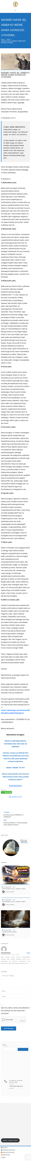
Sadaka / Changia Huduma (10, 1140)
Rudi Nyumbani (15, 786)
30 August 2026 (7, 930)
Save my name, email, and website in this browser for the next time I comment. (15, 1011)
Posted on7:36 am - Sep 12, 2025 (10, 954)
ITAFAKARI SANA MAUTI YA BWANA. (9, 931)
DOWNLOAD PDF (16, 797)
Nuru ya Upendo (10, 891)
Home (3, 39)
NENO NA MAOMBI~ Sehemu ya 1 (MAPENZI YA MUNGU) (13, 888)
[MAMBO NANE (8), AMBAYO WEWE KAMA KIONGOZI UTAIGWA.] (15, 62)
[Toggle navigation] (15, 10)
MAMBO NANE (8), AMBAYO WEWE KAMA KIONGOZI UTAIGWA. (15, 74)
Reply (28, 953)
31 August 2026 (7, 887)
